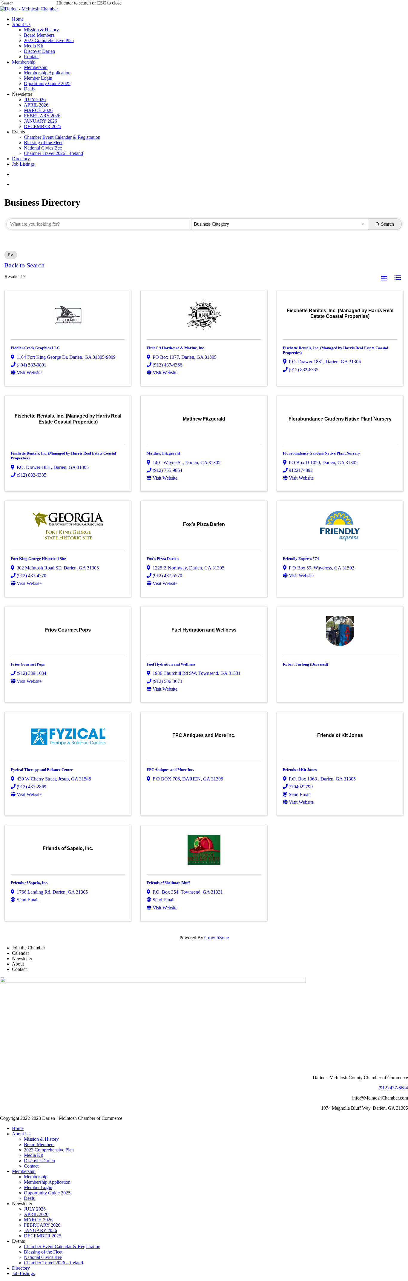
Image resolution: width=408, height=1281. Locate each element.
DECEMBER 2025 (42, 1235)
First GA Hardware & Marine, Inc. (176, 348)
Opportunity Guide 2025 (47, 1192)
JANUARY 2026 (40, 1230)
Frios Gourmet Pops (28, 664)
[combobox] (279, 224)
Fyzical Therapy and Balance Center (42, 769)
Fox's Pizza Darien (163, 558)
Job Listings (23, 1273)
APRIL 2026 (36, 1214)
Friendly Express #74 (301, 558)
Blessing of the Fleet (43, 1251)
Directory (21, 1268)
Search (387, 224)
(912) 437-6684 (393, 1087)
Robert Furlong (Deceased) (305, 664)
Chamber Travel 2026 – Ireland (53, 1262)
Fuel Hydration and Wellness (171, 664)
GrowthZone (216, 937)
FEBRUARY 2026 (42, 1225)
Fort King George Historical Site (38, 558)
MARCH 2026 (38, 1219)
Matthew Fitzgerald (163, 453)
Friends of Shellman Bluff (168, 882)
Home (18, 1128)
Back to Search (24, 265)
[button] (384, 278)
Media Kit (33, 1155)
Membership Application (47, 1182)
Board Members (39, 1144)
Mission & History (41, 1139)
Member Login (38, 1187)
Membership (24, 1171)
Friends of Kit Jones (300, 769)
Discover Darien (39, 1160)
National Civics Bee (43, 1257)
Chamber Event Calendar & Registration (62, 1246)
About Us (21, 1133)
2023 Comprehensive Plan (49, 1149)
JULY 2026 (35, 1208)
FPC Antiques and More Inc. (170, 769)
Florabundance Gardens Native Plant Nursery (321, 453)
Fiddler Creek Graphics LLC (35, 348)
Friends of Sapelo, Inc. (29, 882)
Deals (29, 1198)
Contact (31, 1165)
